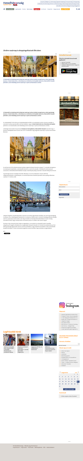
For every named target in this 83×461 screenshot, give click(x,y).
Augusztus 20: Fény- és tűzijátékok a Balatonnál (36, 348)
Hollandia (40, 3)
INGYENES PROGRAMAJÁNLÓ (68, 336)
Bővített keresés (62, 345)
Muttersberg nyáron (65, 355)
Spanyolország (72, 3)
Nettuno (63, 352)
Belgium (47, 1)
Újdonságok (30, 9)
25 (62, 384)
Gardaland (63, 365)
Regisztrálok (61, 197)
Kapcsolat (24, 447)
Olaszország (65, 3)
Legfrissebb (18, 9)
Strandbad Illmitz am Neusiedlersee (68, 357)
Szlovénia (64, 6)
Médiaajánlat (38, 447)
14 (71, 379)
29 (74, 384)
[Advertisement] (30, 97)
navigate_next (79, 344)
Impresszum (16, 447)
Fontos (24, 9)
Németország (58, 3)
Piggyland (77, 6)
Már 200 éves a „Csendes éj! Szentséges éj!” (70, 324)
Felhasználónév (62, 186)
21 (71, 381)
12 (65, 379)
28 (71, 384)
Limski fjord (63, 354)
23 (77, 381)
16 (77, 379)
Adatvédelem (50, 447)
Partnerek (30, 447)
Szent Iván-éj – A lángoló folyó (67, 326)
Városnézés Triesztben (66, 364)
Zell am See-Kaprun (65, 351)
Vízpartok (49, 9)
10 (59, 379)
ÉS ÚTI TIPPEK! (63, 337)
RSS (44, 447)
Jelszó (60, 190)
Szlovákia (59, 6)
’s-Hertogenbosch (65, 359)
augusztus (64, 372)
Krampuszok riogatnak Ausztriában (68, 327)
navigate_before (60, 372)
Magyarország (70, 6)
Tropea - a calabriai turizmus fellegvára (69, 362)
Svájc (78, 3)
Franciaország (69, 1)
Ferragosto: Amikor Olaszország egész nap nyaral (71, 316)
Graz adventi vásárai (65, 322)
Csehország (53, 1)
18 (62, 381)
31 (59, 386)
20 (68, 381)
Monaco (52, 3)
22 (74, 381)
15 (74, 379)
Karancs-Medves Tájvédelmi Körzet (68, 360)
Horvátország (46, 3)
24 (59, 384)
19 (65, 381)
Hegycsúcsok (56, 9)
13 (68, 379)
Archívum (43, 9)
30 (77, 384)
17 (59, 381)
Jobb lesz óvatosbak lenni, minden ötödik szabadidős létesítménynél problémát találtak (9, 349)
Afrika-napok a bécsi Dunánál (69, 396)
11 (62, 379)
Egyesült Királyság (61, 1)
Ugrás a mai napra (69, 389)
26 (65, 384)
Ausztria (42, 1)
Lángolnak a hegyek (65, 321)
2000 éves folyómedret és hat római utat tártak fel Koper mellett (50, 348)
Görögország (76, 1)
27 (68, 384)
